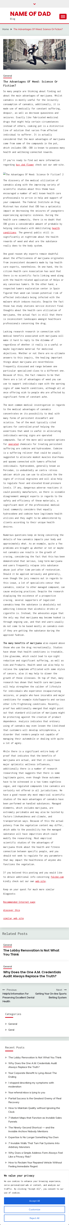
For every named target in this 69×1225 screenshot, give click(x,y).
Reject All (34, 1218)
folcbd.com (57, 877)
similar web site (13, 918)
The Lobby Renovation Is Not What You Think (31, 952)
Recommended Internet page (19, 902)
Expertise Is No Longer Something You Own (33, 1137)
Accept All (34, 1200)
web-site (40, 881)
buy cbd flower (25, 164)
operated (13, 444)
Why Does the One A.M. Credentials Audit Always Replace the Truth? (32, 974)
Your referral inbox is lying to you (26, 1092)
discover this (11, 910)
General (7, 75)
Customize (34, 1209)
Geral (11, 1029)
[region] (34, 1197)
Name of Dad (30, 14)
